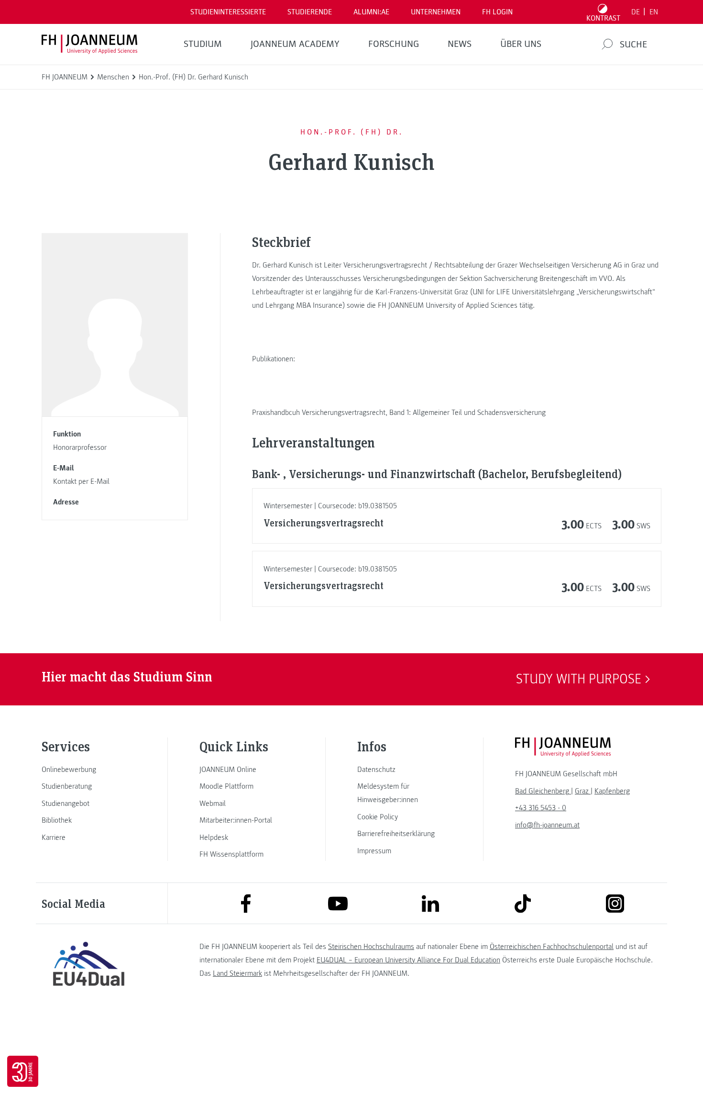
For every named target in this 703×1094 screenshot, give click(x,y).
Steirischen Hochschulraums (371, 946)
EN (653, 12)
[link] (88, 769)
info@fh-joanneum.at (547, 825)
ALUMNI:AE (371, 12)
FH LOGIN (497, 12)
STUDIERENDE (309, 12)
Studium (203, 44)
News (460, 44)
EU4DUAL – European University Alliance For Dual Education (408, 960)
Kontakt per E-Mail (81, 481)
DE (635, 12)
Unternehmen (436, 12)
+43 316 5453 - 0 (540, 808)
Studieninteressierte (228, 12)
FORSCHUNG (393, 44)
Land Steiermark (237, 973)
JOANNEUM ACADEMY (295, 44)
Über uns (520, 44)
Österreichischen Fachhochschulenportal (552, 946)
